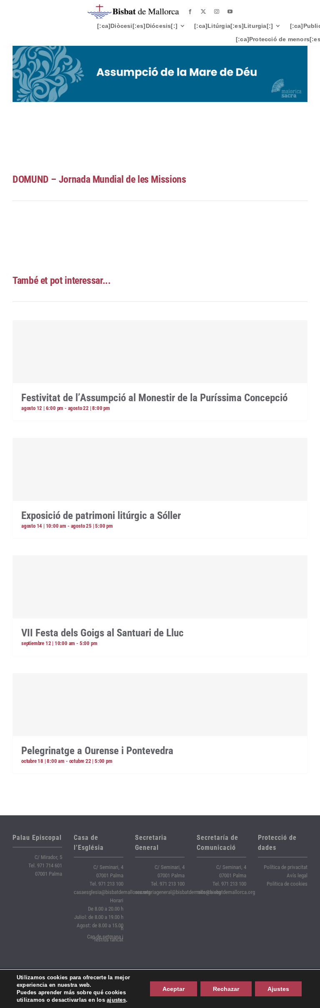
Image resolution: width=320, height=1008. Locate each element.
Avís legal (297, 875)
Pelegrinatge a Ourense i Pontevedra (97, 751)
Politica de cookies (287, 884)
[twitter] (203, 11)
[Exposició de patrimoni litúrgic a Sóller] (160, 469)
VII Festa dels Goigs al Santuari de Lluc (102, 633)
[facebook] (190, 11)
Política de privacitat (286, 867)
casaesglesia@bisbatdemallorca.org (112, 892)
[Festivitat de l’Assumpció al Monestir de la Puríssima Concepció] (160, 351)
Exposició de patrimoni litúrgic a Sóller (101, 515)
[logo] (133, 7)
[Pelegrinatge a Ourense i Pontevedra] (160, 704)
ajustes (116, 1000)
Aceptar (173, 989)
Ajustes (278, 989)
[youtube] (230, 11)
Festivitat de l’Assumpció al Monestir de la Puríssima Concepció (154, 398)
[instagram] (216, 11)
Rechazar (226, 989)
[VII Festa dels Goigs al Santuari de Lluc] (160, 587)
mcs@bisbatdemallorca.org (226, 892)
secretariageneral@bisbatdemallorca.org (178, 892)
